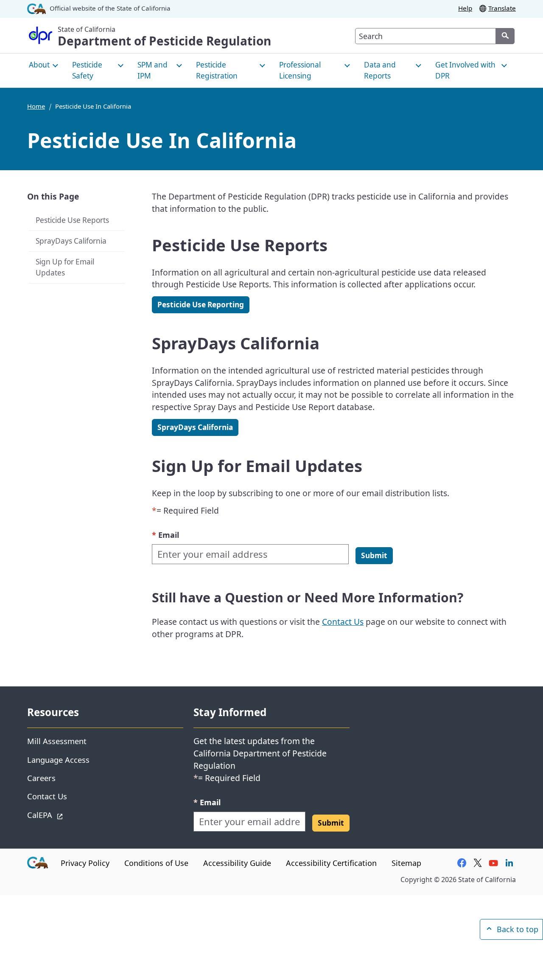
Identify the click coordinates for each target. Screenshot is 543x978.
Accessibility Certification (331, 863)
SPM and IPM (152, 70)
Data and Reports (380, 70)
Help (465, 8)
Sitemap (406, 863)
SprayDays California (71, 240)
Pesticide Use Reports (73, 220)
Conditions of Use (156, 863)
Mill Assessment (57, 741)
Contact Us (343, 621)
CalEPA (69, 814)
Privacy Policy (85, 863)
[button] (374, 555)
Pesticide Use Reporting (200, 304)
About (39, 65)
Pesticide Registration (217, 70)
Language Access (58, 759)
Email (165, 534)
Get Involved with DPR (465, 70)
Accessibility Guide (237, 863)
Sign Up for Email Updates (65, 266)
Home (36, 106)
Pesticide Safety (87, 70)
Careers (41, 778)
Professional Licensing (300, 70)
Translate (502, 8)
